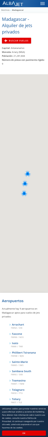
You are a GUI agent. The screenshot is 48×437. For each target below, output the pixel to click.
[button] (42, 4)
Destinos (5, 10)
